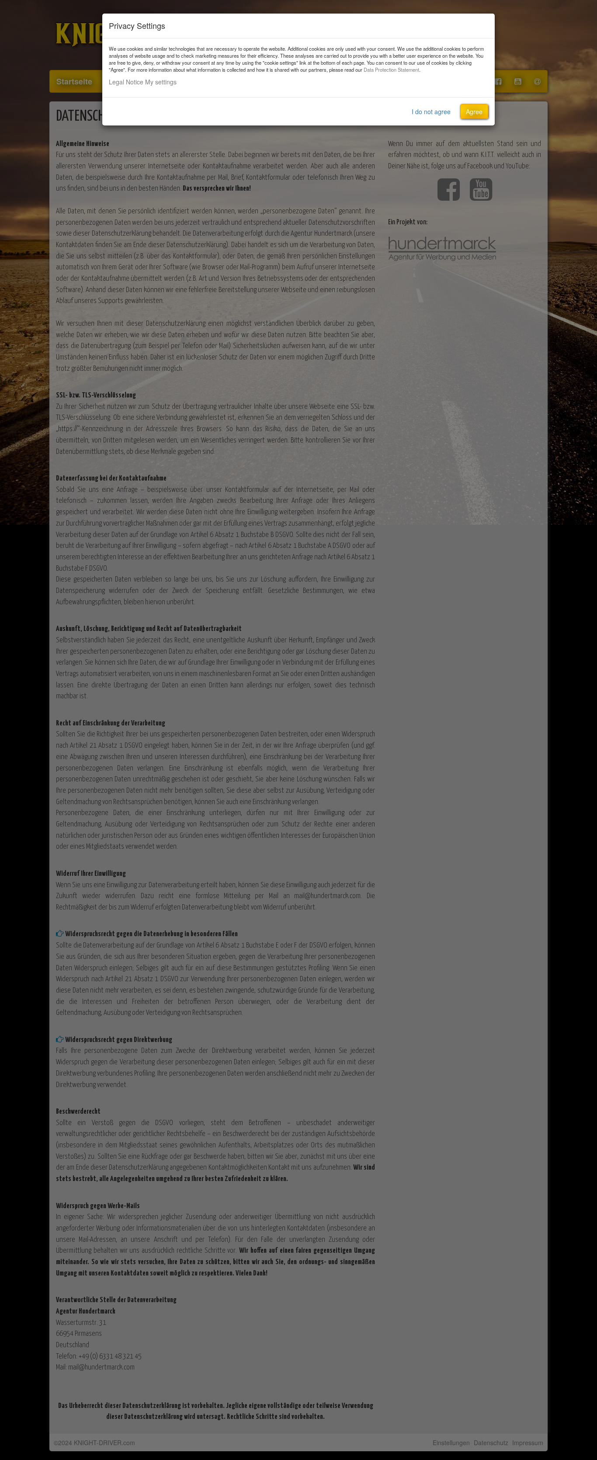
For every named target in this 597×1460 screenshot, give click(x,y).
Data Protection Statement (391, 69)
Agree (474, 111)
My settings (161, 81)
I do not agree (431, 111)
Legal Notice (126, 81)
